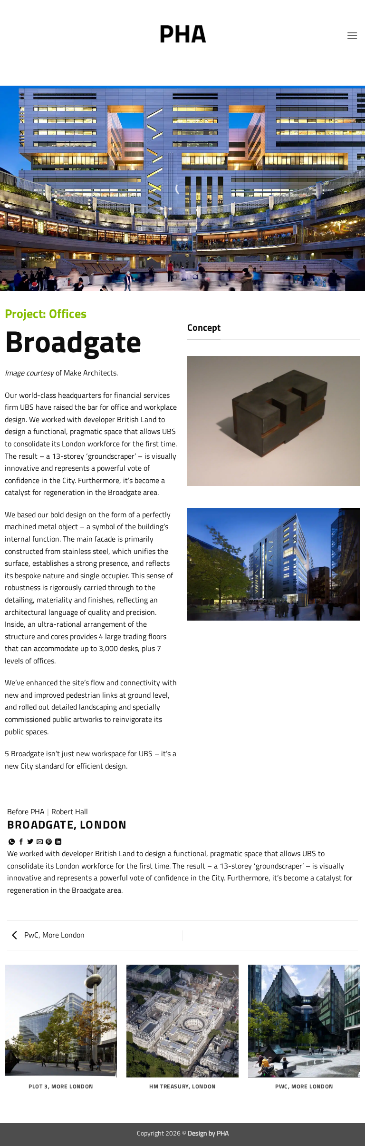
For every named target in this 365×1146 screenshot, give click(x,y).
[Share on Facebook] (21, 842)
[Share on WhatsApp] (12, 842)
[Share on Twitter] (30, 842)
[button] (352, 35)
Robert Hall (69, 811)
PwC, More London (53, 934)
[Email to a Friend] (40, 842)
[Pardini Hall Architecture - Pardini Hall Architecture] (182, 35)
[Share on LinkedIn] (58, 842)
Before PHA (26, 811)
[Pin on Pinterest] (49, 842)
